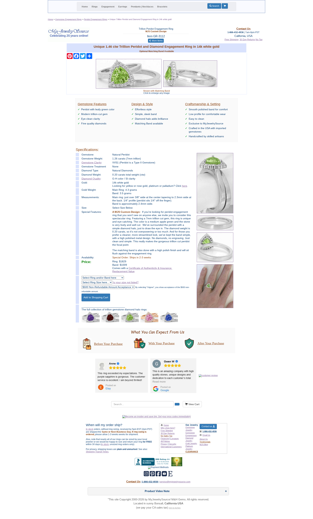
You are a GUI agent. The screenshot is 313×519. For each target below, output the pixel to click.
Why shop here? (168, 428)
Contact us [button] (207, 426)
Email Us (206, 435)
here (184, 185)
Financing (165, 438)
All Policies (165, 441)
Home (85, 6)
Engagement (107, 6)
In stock (89, 429)
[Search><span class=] (177, 404)
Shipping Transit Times (97, 451)
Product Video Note (157, 491)
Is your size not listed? (126, 282)
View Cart (193, 404)
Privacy (164, 444)
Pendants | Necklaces (142, 6)
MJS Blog (204, 444)
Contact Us (133, 481)
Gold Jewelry (191, 443)
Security (172, 444)
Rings (95, 6)
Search (215, 6)
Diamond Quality (91, 178)
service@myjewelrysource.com (175, 481)
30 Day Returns (247, 39)
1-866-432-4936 (210, 431)
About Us (204, 439)
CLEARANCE (191, 451)
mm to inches (175, 508)
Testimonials (205, 442)
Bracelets (162, 6)
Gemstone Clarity (91, 162)
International (171, 447)
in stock (105, 444)
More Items (157, 40)
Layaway (174, 438)
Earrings (122, 6)
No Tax (259, 39)
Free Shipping (232, 39)
